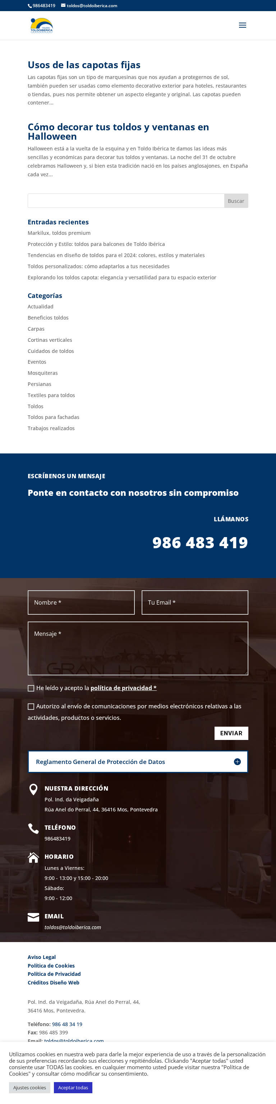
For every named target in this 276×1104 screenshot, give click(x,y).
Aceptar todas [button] (73, 1087)
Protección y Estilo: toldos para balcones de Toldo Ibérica (96, 244)
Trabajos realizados (51, 428)
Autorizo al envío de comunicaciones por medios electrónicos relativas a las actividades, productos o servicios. (135, 712)
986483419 (57, 838)
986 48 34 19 (67, 1024)
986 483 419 (200, 542)
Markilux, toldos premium (59, 232)
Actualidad (41, 306)
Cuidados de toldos (51, 351)
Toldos (35, 406)
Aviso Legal (42, 957)
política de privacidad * (124, 688)
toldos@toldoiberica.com (73, 927)
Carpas (36, 328)
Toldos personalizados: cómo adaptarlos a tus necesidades (99, 266)
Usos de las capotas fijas (84, 64)
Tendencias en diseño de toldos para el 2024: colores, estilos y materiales (116, 255)
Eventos (37, 361)
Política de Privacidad (54, 973)
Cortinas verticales (50, 339)
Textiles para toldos (51, 395)
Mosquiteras (43, 372)
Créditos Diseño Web (53, 982)
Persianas (39, 384)
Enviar (231, 733)
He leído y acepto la (96, 688)
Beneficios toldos (48, 317)
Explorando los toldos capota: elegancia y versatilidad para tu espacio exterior (122, 277)
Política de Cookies (51, 965)
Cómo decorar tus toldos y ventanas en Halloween (118, 131)
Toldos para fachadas (53, 417)
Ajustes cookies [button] (29, 1087)
